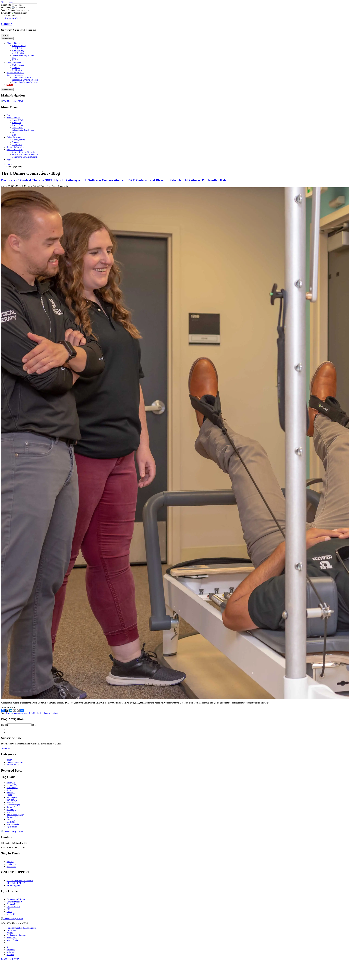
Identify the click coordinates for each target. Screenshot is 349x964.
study (26, 713)
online (11, 792)
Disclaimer (11, 930)
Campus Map (12, 904)
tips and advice (13, 765)
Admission (16, 122)
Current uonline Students (22, 77)
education (18, 713)
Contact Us (11, 864)
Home (9, 115)
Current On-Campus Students (24, 82)
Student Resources (14, 75)
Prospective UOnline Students (25, 80)
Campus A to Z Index (16, 899)
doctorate (55, 713)
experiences (13, 805)
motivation (13, 824)
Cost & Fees (17, 127)
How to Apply (18, 50)
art (9, 795)
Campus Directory (14, 902)
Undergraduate (18, 65)
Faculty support (13, 885)
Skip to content (7, 2)
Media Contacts (13, 940)
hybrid (32, 713)
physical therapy (43, 713)
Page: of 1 (18, 725)
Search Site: (6, 5)
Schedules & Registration (23, 55)
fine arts (11, 807)
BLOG (15, 60)
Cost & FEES (18, 53)
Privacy (10, 933)
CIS (8, 909)
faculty (9, 760)
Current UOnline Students (23, 152)
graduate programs (14, 762)
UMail (9, 911)
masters (11, 802)
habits (11, 822)
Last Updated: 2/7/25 (10, 959)
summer (11, 809)
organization (13, 827)
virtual (11, 819)
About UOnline (13, 43)
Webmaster (11, 866)
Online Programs (14, 63)
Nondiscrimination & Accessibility (21, 928)
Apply (9, 159)
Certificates (17, 70)
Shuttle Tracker (13, 906)
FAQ (14, 58)
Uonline (6, 24)
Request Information (15, 72)
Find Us (10, 861)
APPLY (10, 85)
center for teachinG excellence (20, 880)
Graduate (16, 67)
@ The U (11, 914)
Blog (14, 135)
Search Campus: (8, 10)
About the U (12, 938)
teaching (12, 797)
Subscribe (5, 748)
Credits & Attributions (16, 935)
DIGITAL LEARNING (17, 883)
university (12, 800)
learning (9, 713)
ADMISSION (18, 48)
